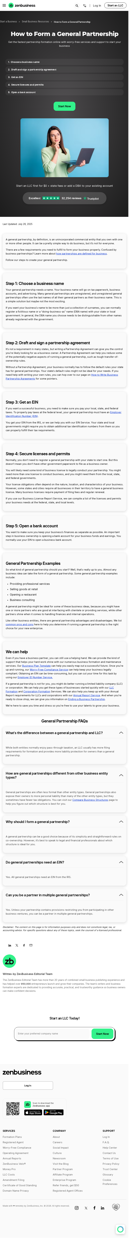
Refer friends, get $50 (66, 1185)
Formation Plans (12, 1137)
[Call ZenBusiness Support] (85, 6)
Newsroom (59, 1158)
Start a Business (8, 22)
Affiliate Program (63, 1174)
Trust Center (110, 1169)
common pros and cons (19, 624)
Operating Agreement (15, 1153)
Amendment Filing (13, 1180)
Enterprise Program (64, 1180)
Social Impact (61, 1148)
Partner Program (63, 1169)
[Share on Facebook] (25, 946)
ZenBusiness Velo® (14, 1164)
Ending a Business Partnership (86, 699)
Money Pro (9, 1169)
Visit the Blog (61, 1164)
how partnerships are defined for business (81, 253)
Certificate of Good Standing (20, 1185)
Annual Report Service (86, 695)
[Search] (77, 6)
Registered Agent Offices (68, 1191)
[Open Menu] (4, 5)
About (56, 1137)
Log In (27, 1085)
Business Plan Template (36, 666)
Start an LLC (115, 5)
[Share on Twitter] (18, 946)
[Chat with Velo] (120, 1229)
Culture (57, 1153)
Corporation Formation (36, 691)
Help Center (110, 1148)
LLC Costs (9, 1174)
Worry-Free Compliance (17, 1148)
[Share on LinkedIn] (11, 946)
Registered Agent (13, 1142)
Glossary (108, 1174)
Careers (57, 1142)
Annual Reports (12, 1158)
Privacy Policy (111, 1164)
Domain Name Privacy (16, 1191)
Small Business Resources (35, 22)
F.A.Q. (106, 1142)
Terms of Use (111, 1158)
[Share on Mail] (32, 946)
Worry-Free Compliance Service (49, 670)
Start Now (64, 106)
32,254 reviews (71, 198)
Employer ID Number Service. (35, 677)
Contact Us (109, 1153)
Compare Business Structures (90, 800)
